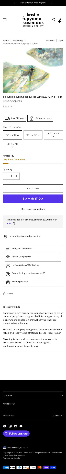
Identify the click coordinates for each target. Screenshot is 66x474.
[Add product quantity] (16, 176)
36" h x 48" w (12, 145)
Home (6, 40)
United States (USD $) (16, 448)
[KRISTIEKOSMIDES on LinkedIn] (16, 426)
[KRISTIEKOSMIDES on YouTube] (21, 426)
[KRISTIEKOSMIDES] (33, 19)
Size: (12, 127)
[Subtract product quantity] (6, 176)
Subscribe (58, 415)
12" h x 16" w (12, 134)
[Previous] (14, 3)
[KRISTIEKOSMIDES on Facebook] (5, 426)
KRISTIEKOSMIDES (12, 101)
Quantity (7, 169)
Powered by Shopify (11, 458)
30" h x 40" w (53, 135)
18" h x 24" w (32, 134)
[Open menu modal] (4, 19)
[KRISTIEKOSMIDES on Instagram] (10, 426)
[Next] (52, 3)
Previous (50, 40)
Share (10, 293)
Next (61, 40)
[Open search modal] (53, 19)
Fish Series (18, 40)
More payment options (33, 209)
